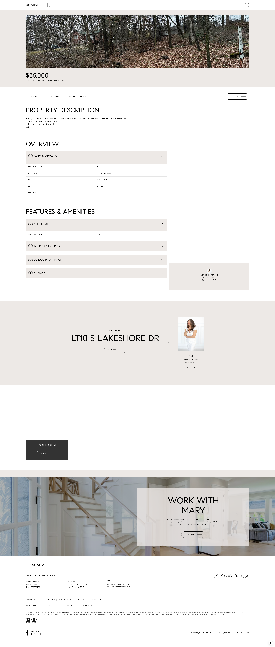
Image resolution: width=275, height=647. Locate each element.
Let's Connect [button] (95, 600)
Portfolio (160, 5)
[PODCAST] (242, 576)
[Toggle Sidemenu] (247, 5)
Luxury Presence (206, 633)
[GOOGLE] (237, 576)
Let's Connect (221, 5)
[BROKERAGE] (247, 576)
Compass (66, 612)
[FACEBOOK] (216, 576)
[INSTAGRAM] (221, 576)
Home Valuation (205, 5)
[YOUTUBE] (231, 576)
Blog (48, 606)
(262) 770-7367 (236, 5)
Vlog (56, 606)
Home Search (191, 5)
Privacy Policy (243, 633)
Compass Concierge (70, 606)
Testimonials (87, 606)
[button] (237, 96)
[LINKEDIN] (226, 576)
